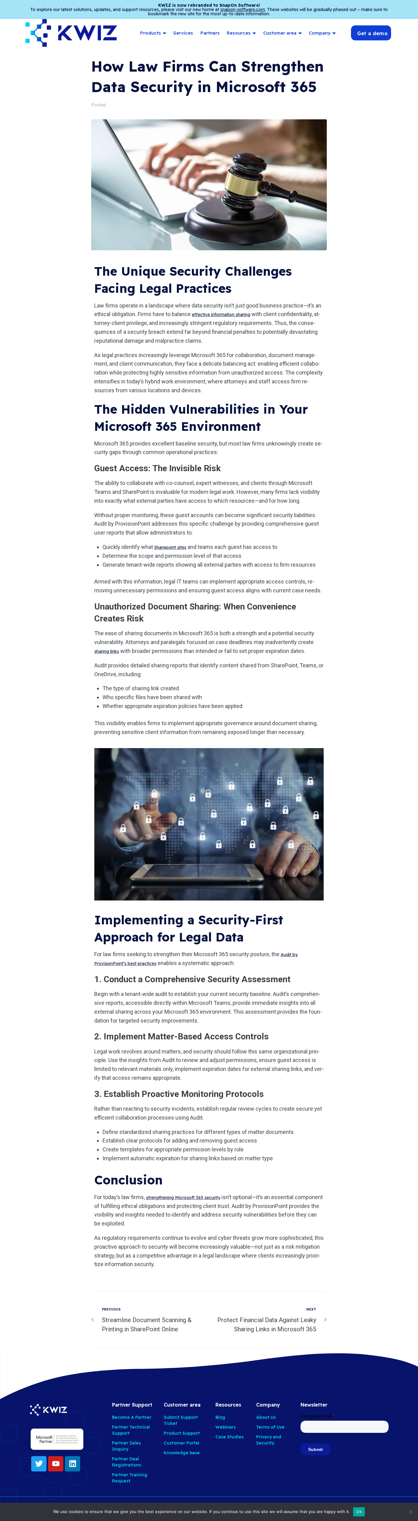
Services (183, 33)
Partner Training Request (129, 1478)
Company (319, 33)
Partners (210, 33)
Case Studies (229, 1437)
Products (150, 33)
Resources (239, 33)
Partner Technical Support (131, 1430)
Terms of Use (270, 1427)
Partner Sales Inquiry (126, 1446)
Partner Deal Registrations (126, 1462)
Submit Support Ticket (181, 1420)
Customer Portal (181, 1443)
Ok (359, 1511)
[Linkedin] (72, 1463)
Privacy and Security (268, 1440)
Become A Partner (131, 1417)
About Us (266, 1417)
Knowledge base (182, 1453)
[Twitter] (39, 1463)
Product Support (182, 1433)
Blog (220, 1417)
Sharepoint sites (170, 547)
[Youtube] (55, 1463)
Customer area (280, 33)
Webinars (225, 1427)
